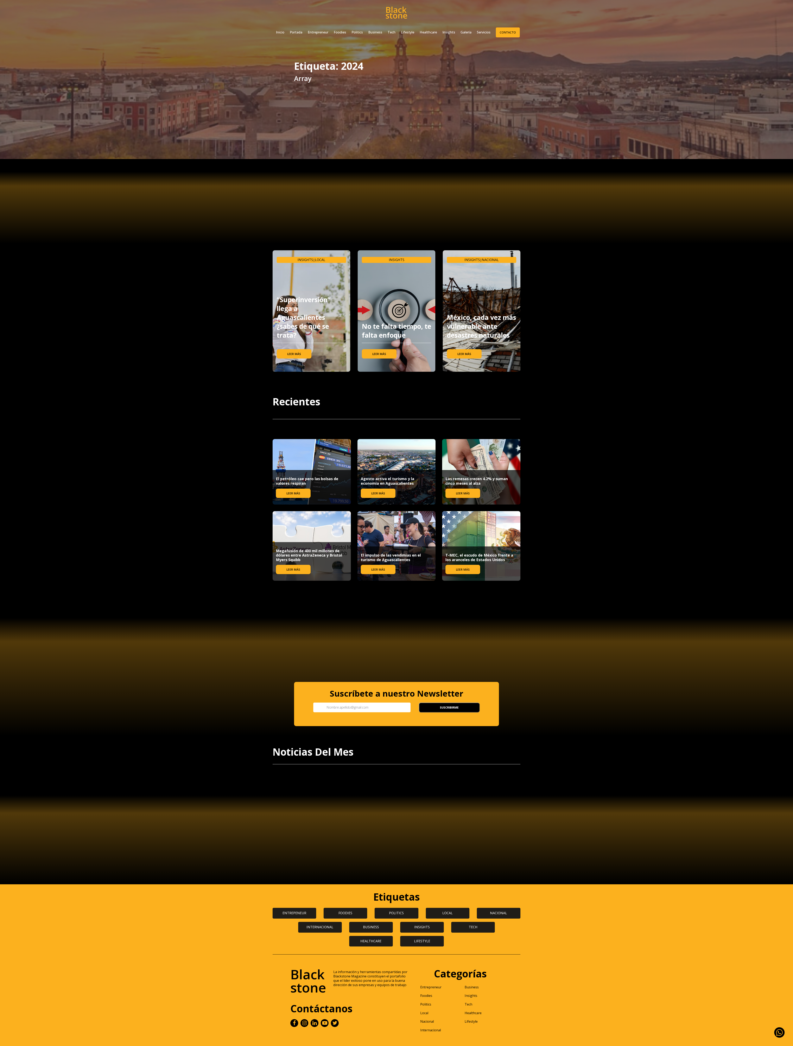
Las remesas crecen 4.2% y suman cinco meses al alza (476, 481)
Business (375, 32)
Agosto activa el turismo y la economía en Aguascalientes (387, 481)
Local (320, 260)
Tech (391, 32)
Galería (466, 32)
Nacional (490, 260)
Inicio (280, 32)
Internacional (430, 1030)
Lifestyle (407, 32)
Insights (448, 32)
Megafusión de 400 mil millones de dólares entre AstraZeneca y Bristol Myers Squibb (309, 555)
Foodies (340, 32)
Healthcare (428, 32)
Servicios (483, 32)
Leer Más (294, 354)
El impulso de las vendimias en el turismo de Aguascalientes (391, 557)
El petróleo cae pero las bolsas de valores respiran (307, 481)
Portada (296, 32)
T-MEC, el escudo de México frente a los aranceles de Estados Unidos (479, 557)
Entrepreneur (318, 32)
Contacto (508, 32)
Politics (357, 32)
